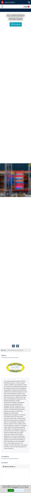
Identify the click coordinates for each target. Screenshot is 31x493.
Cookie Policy (19, 490)
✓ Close (11, 490)
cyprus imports (10, 2)
